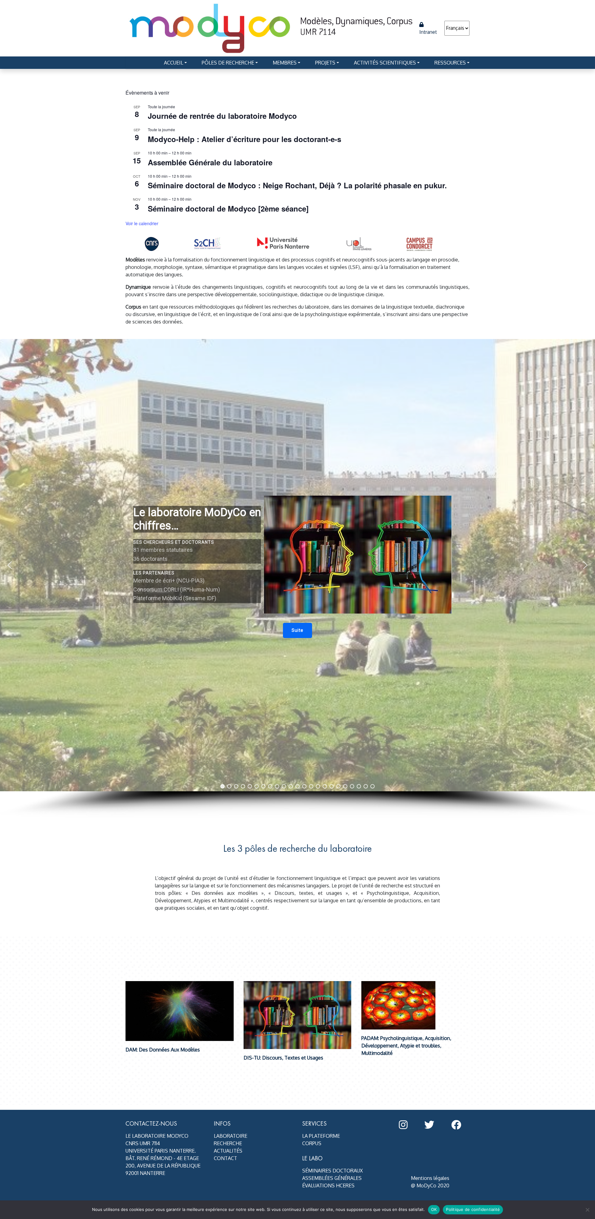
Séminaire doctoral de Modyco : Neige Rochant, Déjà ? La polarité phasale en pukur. (297, 185)
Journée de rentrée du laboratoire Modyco (222, 115)
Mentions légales (430, 1178)
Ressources (450, 63)
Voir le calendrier (142, 223)
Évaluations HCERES (328, 1185)
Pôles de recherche (228, 63)
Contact (225, 1158)
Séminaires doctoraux (332, 1171)
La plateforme (321, 1136)
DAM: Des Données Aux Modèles (163, 1050)
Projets (325, 63)
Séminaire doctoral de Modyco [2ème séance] (228, 208)
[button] (297, 630)
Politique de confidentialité (473, 1209)
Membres (285, 63)
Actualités (228, 1151)
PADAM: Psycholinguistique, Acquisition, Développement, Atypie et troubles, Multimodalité (406, 1045)
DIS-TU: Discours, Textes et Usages (283, 1058)
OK (434, 1209)
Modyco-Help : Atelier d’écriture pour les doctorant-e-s (244, 139)
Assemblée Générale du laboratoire (210, 162)
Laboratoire (230, 1136)
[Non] (587, 1210)
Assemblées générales (332, 1178)
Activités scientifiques (385, 63)
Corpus (311, 1143)
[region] (297, 578)
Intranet (428, 32)
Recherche (228, 1143)
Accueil (173, 63)
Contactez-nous (151, 1123)
